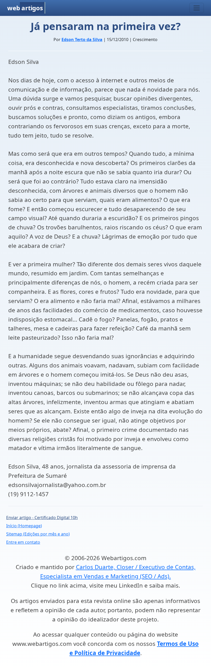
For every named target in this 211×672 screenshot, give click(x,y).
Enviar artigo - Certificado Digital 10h (42, 517)
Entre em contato (23, 542)
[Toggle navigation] (196, 8)
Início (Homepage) (24, 526)
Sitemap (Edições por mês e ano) (38, 534)
